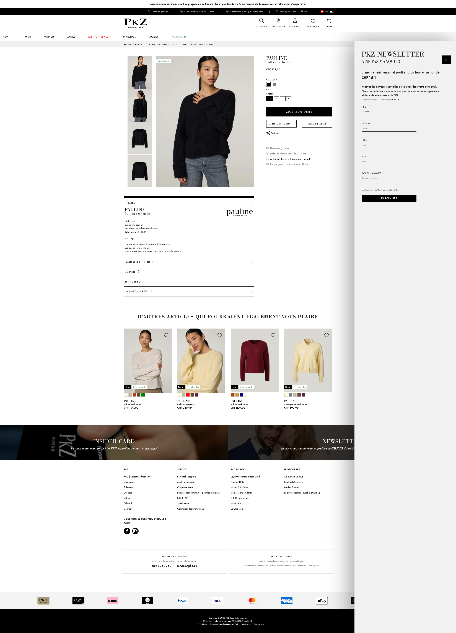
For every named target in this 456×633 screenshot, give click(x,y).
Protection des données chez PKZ (224, 624)
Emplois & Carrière (293, 482)
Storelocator (183, 503)
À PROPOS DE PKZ (293, 476)
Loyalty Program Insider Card (245, 476)
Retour (127, 498)
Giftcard (128, 503)
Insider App (236, 503)
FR (331, 11)
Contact (127, 508)
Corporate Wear (185, 487)
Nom (364, 140)
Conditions (202, 624)
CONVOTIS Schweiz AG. (242, 621)
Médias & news (291, 487)
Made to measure (186, 482)
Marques (129, 36)
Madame (365, 111)
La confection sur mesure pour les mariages (198, 492)
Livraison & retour (138, 291)
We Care (177, 36)
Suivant (336, 361)
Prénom (366, 123)
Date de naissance (371, 173)
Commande (129, 482)
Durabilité (132, 271)
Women (48, 36)
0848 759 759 (161, 566)
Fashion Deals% (99, 36)
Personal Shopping (186, 476)
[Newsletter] (446, 59)
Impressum (246, 624)
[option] (143, 72)
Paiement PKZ (237, 482)
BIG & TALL (182, 498)
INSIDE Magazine (240, 498)
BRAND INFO (133, 281)
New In (7, 36)
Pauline (276, 58)
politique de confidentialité (386, 189)
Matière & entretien (139, 262)
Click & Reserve (317, 123)
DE (326, 11)
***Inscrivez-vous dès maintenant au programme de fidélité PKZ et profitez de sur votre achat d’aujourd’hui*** (228, 4)
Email (364, 156)
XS (269, 98)
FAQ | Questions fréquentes (138, 476)
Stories (153, 36)
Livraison (128, 492)
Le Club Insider (238, 508)
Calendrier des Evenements (190, 508)
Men (28, 36)
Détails (130, 203)
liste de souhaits (282, 123)
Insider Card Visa (239, 487)
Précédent (114, 361)
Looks (71, 36)
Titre (364, 106)
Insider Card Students (241, 492)
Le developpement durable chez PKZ (302, 492)
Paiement (128, 487)
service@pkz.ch (187, 566)
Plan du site (259, 624)
